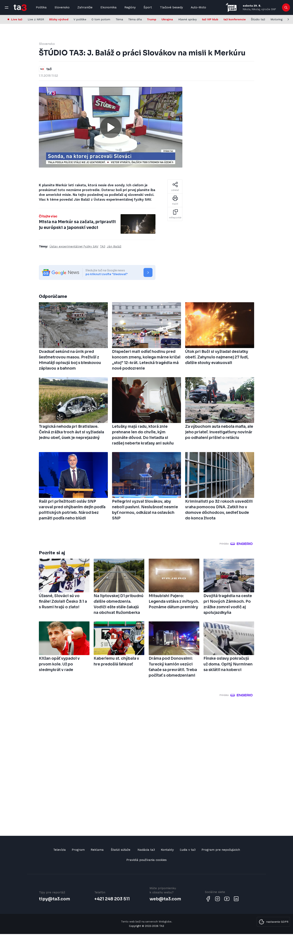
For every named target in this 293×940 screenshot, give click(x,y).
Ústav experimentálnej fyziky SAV (73, 246)
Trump (151, 19)
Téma (119, 19)
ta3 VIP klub (210, 19)
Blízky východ (58, 19)
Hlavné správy (187, 19)
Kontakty (167, 850)
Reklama (97, 850)
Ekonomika (108, 7)
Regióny (130, 7)
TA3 (102, 246)
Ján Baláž (114, 246)
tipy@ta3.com (54, 899)
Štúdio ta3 (258, 19)
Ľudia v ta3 (188, 850)
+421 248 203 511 (112, 899)
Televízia (59, 850)
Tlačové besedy (171, 7)
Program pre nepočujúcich (221, 850)
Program (78, 850)
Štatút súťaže (120, 850)
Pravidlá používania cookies (146, 860)
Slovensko (62, 7)
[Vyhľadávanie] (286, 7)
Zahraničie (84, 7)
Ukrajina (167, 19)
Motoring (276, 19)
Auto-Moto (198, 7)
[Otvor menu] (6, 7)
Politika (41, 7)
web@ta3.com (165, 899)
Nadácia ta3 (146, 850)
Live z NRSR (36, 19)
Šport (148, 7)
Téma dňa (135, 19)
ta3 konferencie (234, 19)
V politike (80, 19)
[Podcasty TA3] (231, 7)
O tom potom (100, 19)
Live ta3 (16, 19)
